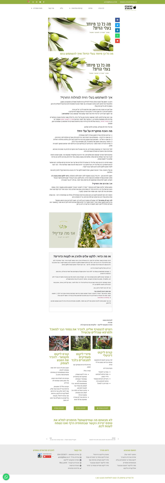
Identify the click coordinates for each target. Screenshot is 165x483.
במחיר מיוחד (105, 121)
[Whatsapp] (33, 2)
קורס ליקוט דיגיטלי (105, 354)
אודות (90, 8)
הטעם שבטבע (130, 450)
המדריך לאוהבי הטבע (67, 119)
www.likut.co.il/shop (103, 297)
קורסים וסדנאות (77, 8)
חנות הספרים (37, 8)
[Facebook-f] (43, 2)
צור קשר (51, 8)
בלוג (61, 8)
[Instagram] (36, 2)
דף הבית (101, 8)
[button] (117, 20)
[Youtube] (40, 2)
